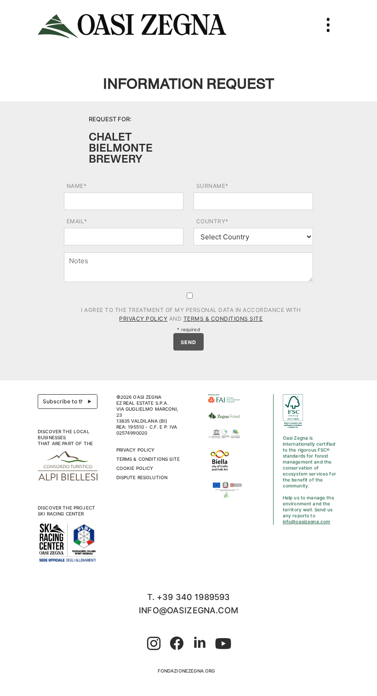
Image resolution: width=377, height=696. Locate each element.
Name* (77, 185)
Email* (77, 221)
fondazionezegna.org (186, 670)
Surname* (212, 185)
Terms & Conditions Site (223, 318)
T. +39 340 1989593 (188, 597)
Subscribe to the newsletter (70, 401)
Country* (212, 221)
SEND (188, 342)
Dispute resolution (142, 477)
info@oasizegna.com (307, 521)
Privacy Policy (143, 318)
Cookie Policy (135, 468)
